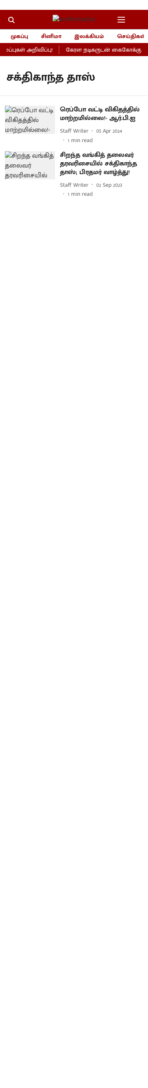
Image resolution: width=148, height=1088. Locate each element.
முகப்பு (19, 36)
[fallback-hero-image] (32, 125)
